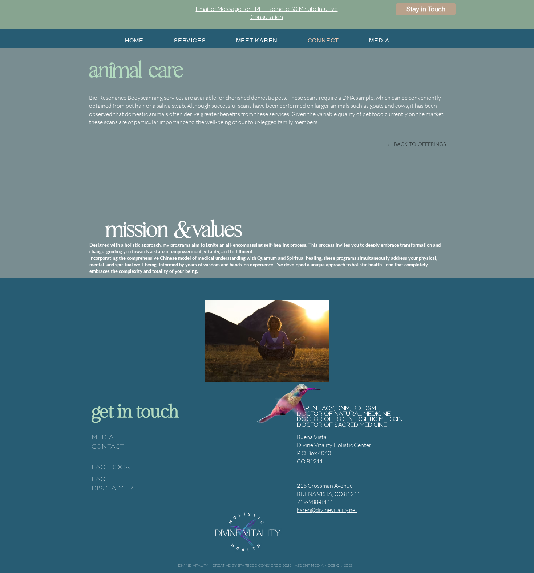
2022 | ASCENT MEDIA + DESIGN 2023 (317, 566)
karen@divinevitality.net (327, 509)
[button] (426, 9)
